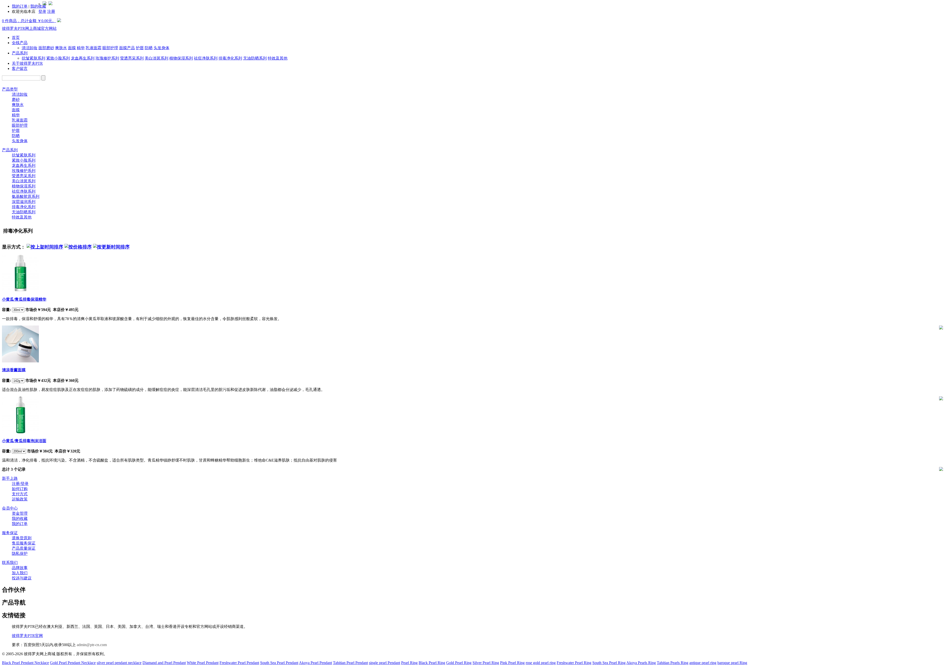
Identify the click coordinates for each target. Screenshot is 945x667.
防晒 (149, 48)
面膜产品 (127, 48)
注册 (51, 11)
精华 (81, 48)
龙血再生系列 (82, 58)
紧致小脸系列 (58, 58)
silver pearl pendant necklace (119, 663)
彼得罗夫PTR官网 (27, 636)
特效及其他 (277, 58)
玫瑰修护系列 (107, 58)
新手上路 (10, 478)
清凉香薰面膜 (14, 370)
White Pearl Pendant (203, 663)
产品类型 (10, 89)
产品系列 (20, 53)
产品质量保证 (23, 548)
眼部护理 (110, 48)
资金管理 (20, 513)
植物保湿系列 (181, 58)
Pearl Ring (409, 663)
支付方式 (20, 494)
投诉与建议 (22, 578)
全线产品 (20, 43)
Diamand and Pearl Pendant (164, 663)
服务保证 (10, 533)
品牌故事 (20, 568)
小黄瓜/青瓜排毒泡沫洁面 (24, 441)
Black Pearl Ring (432, 663)
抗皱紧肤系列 (33, 58)
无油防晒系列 (255, 58)
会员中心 (10, 508)
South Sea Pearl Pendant (279, 663)
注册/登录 (20, 483)
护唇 (140, 48)
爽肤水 (61, 48)
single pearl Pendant (384, 663)
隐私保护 (20, 553)
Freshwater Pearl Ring (574, 663)
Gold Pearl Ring (459, 663)
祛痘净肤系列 (206, 58)
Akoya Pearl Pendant (315, 663)
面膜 (72, 48)
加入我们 (20, 573)
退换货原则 (22, 538)
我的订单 (20, 6)
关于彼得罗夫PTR (27, 63)
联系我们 (10, 562)
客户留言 (20, 68)
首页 (16, 37)
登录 (42, 11)
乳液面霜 (93, 48)
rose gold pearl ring (541, 663)
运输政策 (20, 499)
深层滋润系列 (23, 202)
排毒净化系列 (230, 58)
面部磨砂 (46, 48)
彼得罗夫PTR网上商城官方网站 (29, 28)
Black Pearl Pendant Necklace (25, 663)
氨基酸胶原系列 (25, 196)
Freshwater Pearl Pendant (239, 663)
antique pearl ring (702, 663)
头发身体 (161, 48)
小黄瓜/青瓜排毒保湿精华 (24, 299)
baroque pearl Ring (732, 663)
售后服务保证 (23, 543)
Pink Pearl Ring (512, 663)
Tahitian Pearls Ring (672, 663)
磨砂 (16, 99)
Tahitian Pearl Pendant (350, 663)
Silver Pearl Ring (485, 663)
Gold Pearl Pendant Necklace (73, 663)
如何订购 (20, 489)
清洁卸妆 (29, 48)
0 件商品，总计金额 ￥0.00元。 (29, 21)
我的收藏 (20, 518)
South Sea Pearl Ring (609, 663)
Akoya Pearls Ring (641, 663)
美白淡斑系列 (156, 58)
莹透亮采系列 (132, 58)
